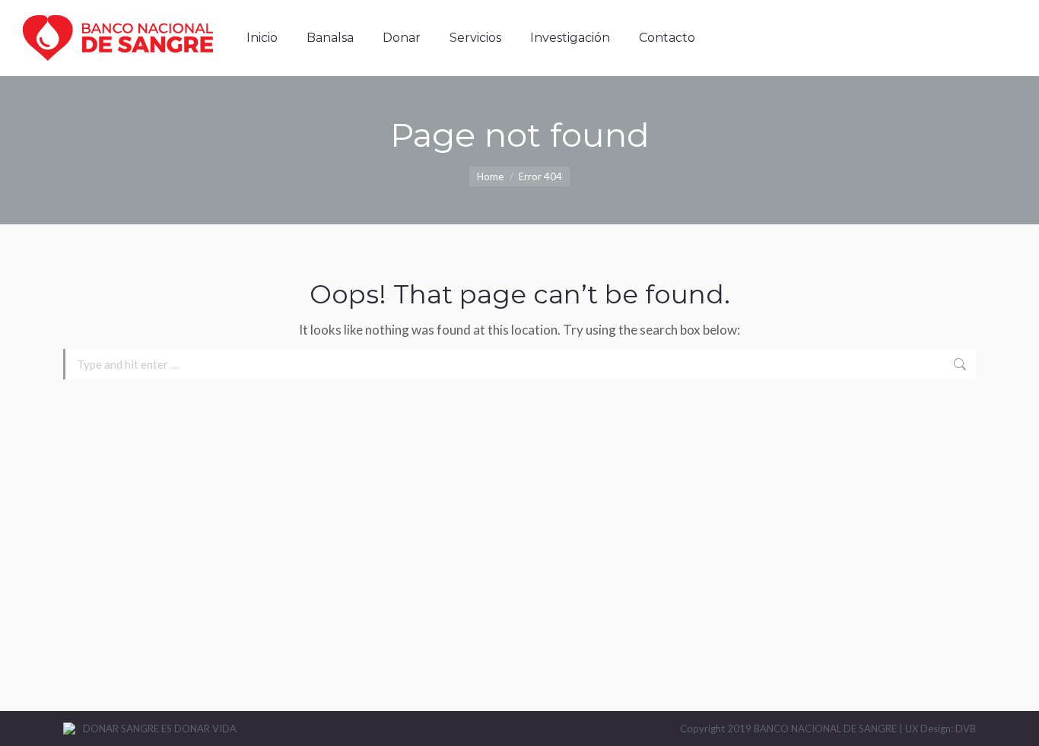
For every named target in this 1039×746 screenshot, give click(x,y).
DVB (965, 728)
